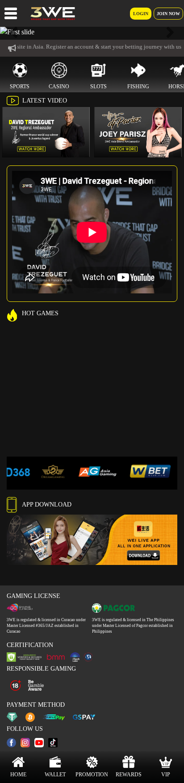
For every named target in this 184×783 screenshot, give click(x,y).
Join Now (168, 13)
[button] (14, 32)
